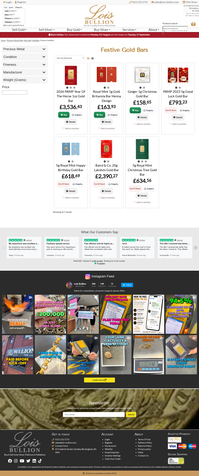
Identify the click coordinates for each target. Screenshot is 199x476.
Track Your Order (113, 458)
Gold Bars (35, 40)
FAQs (140, 452)
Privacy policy (144, 449)
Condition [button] (10, 57)
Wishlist (108, 449)
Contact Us (143, 455)
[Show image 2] (71, 88)
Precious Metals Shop (15, 40)
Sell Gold (18, 29)
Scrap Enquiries (112, 452)
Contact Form (61, 446)
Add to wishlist (72, 128)
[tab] (5, 7)
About (153, 29)
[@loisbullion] (69, 285)
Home (3, 40)
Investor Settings (113, 455)
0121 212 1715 (62, 439)
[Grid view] (88, 57)
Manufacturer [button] (12, 72)
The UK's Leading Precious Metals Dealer (100, 25)
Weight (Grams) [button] (14, 80)
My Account (110, 446)
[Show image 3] (74, 88)
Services (128, 29)
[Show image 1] (67, 88)
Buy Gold (73, 29)
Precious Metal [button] (14, 49)
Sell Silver (46, 29)
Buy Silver (101, 29)
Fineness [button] (9, 64)
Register (21, 2)
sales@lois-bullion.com (65, 442)
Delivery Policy (145, 442)
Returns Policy (144, 446)
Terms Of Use (144, 439)
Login (9, 2)
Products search (170, 23)
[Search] (164, 33)
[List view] (92, 57)
